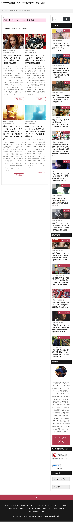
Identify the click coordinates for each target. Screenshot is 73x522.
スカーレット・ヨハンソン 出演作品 (20, 10)
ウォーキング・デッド (45, 505)
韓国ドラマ (24, 505)
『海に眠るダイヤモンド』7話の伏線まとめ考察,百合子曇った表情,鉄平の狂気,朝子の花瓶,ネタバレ (61, 329)
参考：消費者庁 (59, 508)
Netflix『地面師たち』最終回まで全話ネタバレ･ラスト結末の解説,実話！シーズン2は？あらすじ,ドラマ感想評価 (60, 73)
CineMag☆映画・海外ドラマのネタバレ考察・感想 (23, 3)
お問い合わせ (13, 508)
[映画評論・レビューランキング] (61, 456)
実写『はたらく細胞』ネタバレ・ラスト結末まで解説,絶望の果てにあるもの (61, 305)
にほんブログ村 (57, 468)
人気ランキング (16, 28)
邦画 (68, 82)
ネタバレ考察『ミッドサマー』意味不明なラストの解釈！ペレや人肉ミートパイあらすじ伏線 (61, 47)
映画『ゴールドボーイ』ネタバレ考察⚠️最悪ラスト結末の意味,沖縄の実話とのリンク (61, 202)
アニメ (67, 132)
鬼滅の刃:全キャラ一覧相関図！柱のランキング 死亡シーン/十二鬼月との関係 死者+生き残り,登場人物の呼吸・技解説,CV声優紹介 (60, 150)
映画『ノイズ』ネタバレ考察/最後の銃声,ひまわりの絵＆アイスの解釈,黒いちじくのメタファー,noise (61, 123)
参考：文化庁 (47, 508)
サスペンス (66, 107)
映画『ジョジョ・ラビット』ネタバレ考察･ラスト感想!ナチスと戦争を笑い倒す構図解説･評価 (35, 59)
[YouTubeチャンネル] (62, 441)
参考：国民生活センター (36, 511)
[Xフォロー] (59, 441)
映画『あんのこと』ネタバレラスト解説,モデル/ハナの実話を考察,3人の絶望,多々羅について (61, 99)
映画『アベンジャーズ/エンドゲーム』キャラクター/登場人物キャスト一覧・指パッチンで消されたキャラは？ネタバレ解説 (13, 133)
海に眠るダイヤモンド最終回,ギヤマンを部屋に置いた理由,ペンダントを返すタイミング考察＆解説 (61, 281)
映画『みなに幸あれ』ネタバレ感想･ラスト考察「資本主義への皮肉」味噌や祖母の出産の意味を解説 (61, 227)
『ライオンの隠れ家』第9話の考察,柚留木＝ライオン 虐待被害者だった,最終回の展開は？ (60, 353)
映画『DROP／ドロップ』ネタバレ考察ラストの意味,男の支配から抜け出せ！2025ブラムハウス (60, 257)
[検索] (66, 19)
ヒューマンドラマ (64, 265)
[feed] (36, 497)
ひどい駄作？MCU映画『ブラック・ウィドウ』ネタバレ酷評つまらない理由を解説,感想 (12, 59)
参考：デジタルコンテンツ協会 (30, 508)
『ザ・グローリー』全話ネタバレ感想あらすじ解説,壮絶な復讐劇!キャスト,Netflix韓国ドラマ (61, 177)
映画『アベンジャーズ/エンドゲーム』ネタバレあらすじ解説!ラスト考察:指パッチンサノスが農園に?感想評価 (35, 131)
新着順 (7, 28)
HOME (5, 10)
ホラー (67, 30)
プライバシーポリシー (62, 505)
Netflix (23, 28)
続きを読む (19, 99)
